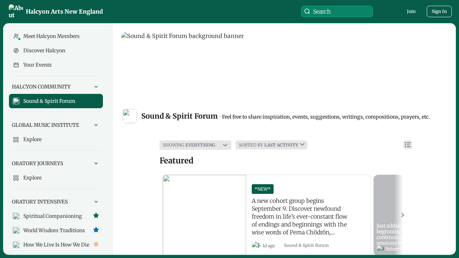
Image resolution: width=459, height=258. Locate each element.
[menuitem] (56, 94)
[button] (56, 11)
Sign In (439, 11)
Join (411, 11)
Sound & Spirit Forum (306, 245)
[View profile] (256, 246)
